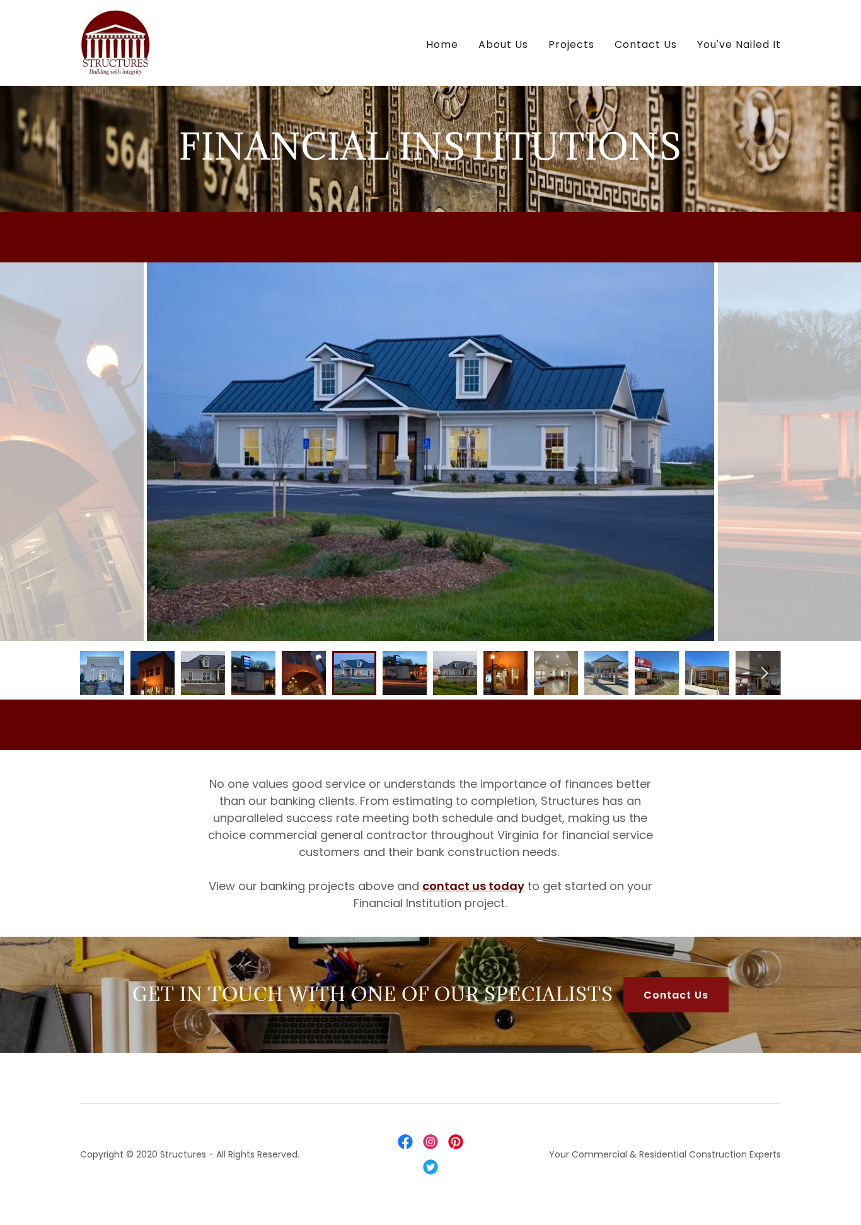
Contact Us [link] (646, 44)
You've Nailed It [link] (739, 44)
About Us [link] (503, 44)
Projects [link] (571, 44)
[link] (115, 42)
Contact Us (676, 995)
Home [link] (442, 44)
